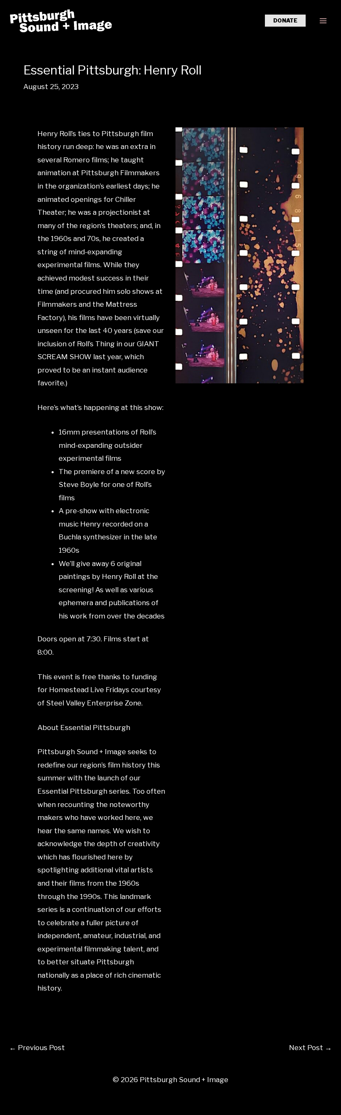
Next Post (310, 1047)
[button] (285, 21)
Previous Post (37, 1047)
